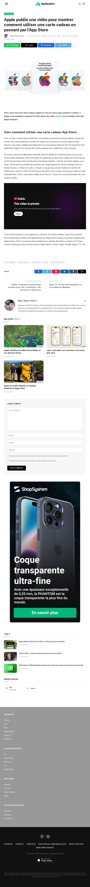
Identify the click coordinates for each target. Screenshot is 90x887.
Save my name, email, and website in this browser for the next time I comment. (39, 456)
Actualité (7, 811)
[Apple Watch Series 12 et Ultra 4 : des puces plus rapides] (10, 644)
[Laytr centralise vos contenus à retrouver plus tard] (66, 336)
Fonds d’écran (9, 792)
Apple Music (8, 769)
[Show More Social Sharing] (74, 45)
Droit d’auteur (76, 844)
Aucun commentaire (72, 36)
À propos (8, 844)
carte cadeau (10, 262)
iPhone (6, 720)
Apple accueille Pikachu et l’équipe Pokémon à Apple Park (20, 387)
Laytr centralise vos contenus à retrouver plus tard (66, 351)
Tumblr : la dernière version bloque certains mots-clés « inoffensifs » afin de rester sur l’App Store (24, 287)
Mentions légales (45, 848)
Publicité (31, 844)
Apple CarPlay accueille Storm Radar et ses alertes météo (22, 351)
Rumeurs (7, 815)
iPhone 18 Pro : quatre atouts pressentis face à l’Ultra (40, 653)
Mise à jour (8, 762)
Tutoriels (7, 788)
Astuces (7, 784)
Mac (5, 728)
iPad (5, 724)
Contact (19, 844)
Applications (8, 758)
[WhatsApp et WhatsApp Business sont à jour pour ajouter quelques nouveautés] (10, 668)
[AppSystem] (45, 4)
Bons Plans (8, 819)
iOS (5, 754)
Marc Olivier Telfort (17, 36)
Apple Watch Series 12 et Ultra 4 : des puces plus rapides (42, 641)
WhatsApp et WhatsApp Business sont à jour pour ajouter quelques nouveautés (51, 665)
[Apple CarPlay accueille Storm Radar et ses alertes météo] (23, 336)
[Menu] (6, 3)
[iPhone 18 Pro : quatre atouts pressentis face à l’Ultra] (10, 656)
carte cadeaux (23, 262)
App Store (9, 14)
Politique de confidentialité (52, 844)
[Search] (83, 3)
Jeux (5, 765)
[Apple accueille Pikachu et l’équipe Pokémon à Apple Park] (23, 371)
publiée (58, 116)
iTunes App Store (57, 262)
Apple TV (7, 735)
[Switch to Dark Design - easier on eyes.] (79, 4)
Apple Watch (9, 731)
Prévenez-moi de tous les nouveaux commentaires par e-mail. (33, 461)
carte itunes (36, 262)
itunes (45, 262)
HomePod (7, 739)
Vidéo (6, 796)
